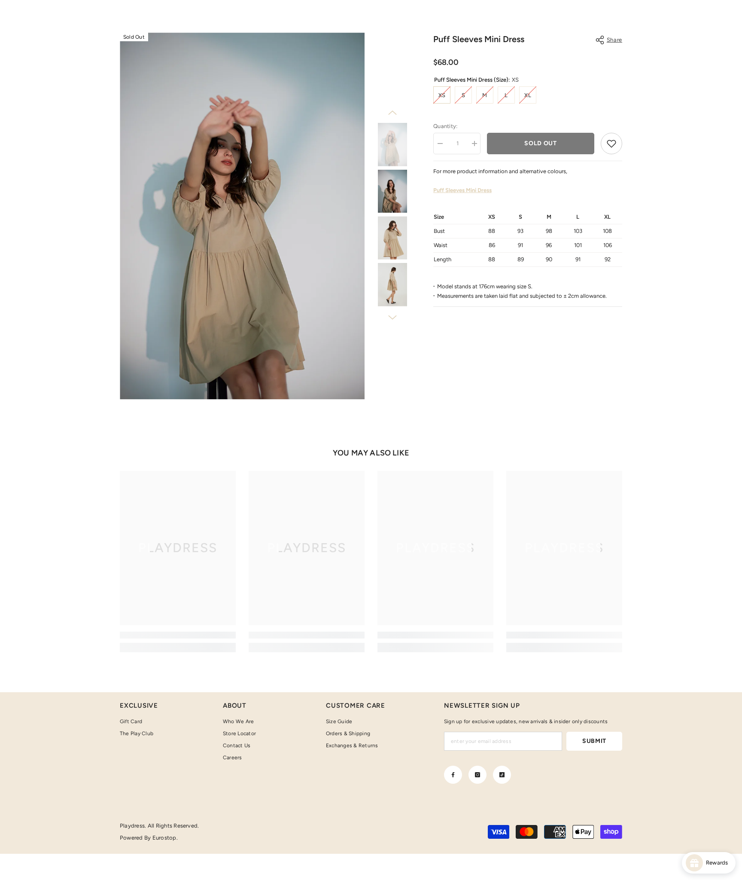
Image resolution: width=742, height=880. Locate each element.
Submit (594, 741)
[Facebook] (453, 775)
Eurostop (164, 837)
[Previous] (392, 112)
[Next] (392, 317)
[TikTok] (502, 775)
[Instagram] (477, 775)
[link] (178, 635)
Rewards (719, 862)
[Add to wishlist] (611, 143)
